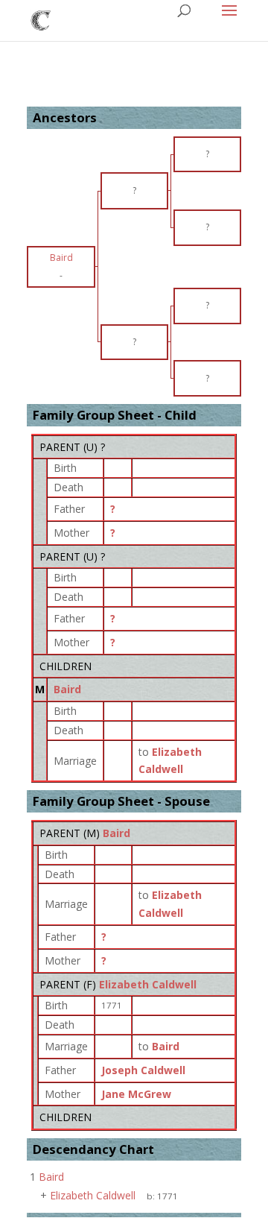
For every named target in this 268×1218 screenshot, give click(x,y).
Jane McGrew (136, 1094)
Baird (67, 689)
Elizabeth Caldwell (148, 984)
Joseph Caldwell (143, 1070)
